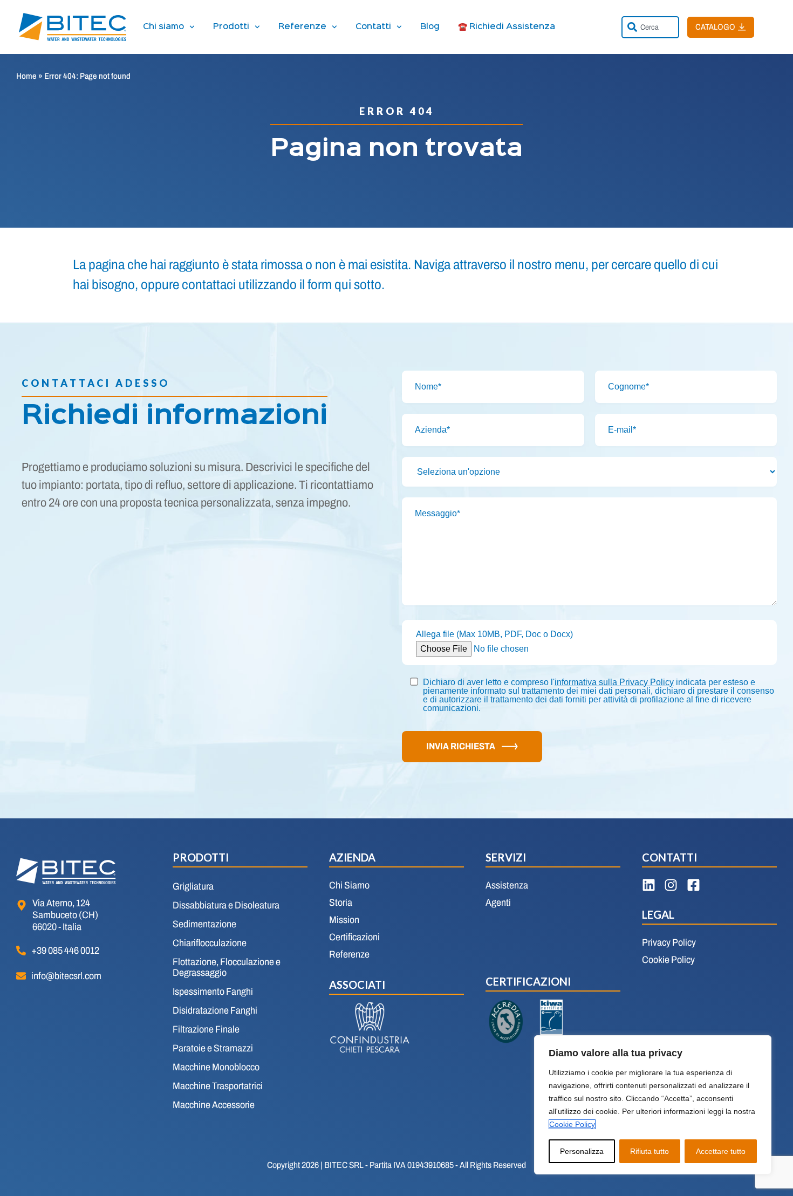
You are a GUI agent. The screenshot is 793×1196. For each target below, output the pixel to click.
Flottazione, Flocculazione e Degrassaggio (227, 967)
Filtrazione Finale (206, 1029)
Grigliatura (193, 886)
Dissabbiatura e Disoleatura (226, 905)
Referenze (302, 27)
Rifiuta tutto (649, 1151)
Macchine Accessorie (214, 1104)
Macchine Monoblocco (216, 1067)
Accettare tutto (721, 1151)
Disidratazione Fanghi (215, 1010)
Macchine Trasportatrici (218, 1086)
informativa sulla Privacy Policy (614, 682)
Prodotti (231, 27)
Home (26, 76)
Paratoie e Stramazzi (213, 1048)
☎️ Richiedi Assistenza (506, 27)
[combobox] (650, 27)
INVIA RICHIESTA (460, 746)
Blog (430, 27)
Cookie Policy (572, 1124)
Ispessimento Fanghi (213, 991)
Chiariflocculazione (210, 943)
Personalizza (582, 1151)
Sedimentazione (204, 924)
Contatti (373, 27)
